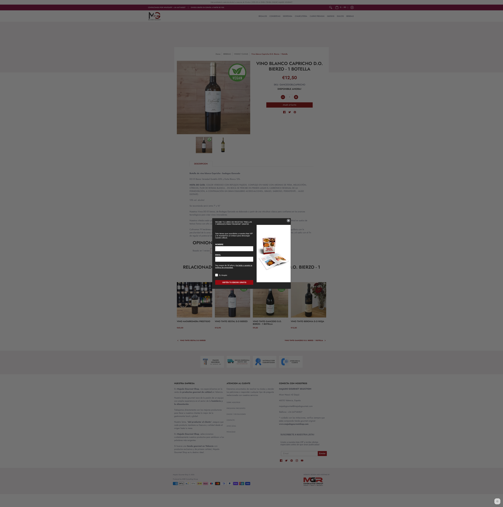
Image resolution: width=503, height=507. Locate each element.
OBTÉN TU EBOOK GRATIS (234, 282)
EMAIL (218, 255)
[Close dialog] (288, 220)
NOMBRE (219, 244)
